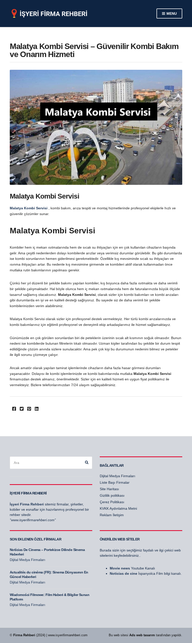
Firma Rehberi (24, 635)
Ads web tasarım (142, 635)
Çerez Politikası (112, 502)
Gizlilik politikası (112, 495)
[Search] (86, 462)
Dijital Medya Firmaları (117, 476)
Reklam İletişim (112, 515)
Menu (171, 14)
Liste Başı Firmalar (115, 482)
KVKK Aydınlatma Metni (118, 508)
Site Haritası (109, 489)
